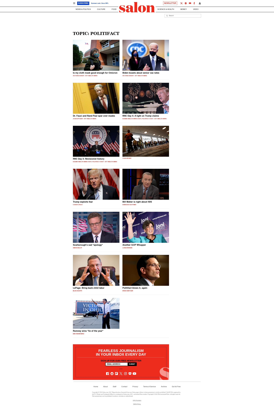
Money (183, 9)
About (105, 387)
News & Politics (83, 9)
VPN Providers (137, 400)
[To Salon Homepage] (137, 7)
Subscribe (83, 3)
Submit (132, 364)
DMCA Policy (137, 404)
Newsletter (170, 3)
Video (195, 9)
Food (114, 9)
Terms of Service (149, 387)
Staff (114, 387)
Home (95, 387)
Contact (124, 387)
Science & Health (165, 9)
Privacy (135, 387)
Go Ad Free (176, 387)
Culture (101, 9)
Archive (164, 387)
